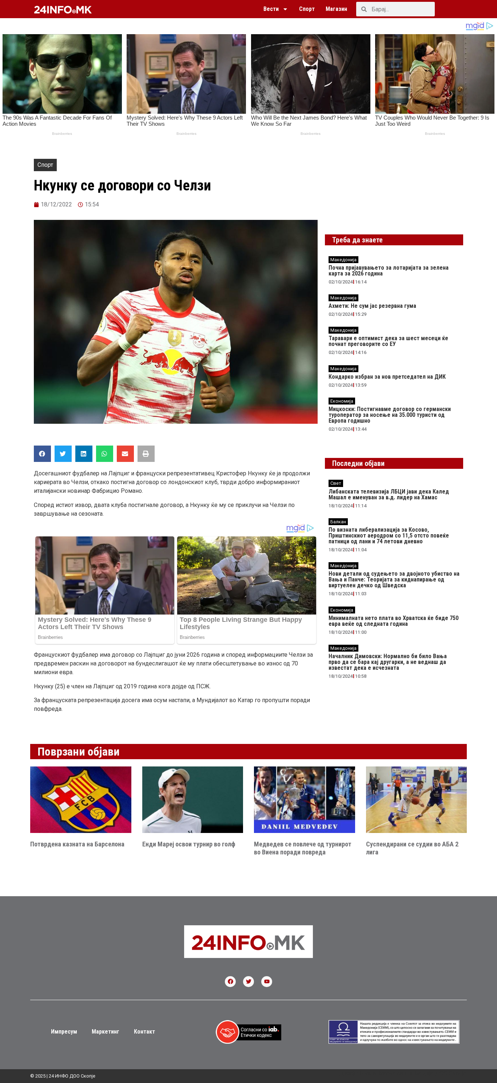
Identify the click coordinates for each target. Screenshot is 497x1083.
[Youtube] (266, 981)
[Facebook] (230, 981)
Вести (271, 8)
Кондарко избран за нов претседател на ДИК (387, 376)
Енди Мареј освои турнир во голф (188, 844)
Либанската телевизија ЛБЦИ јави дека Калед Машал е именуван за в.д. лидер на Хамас (389, 494)
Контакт (144, 1031)
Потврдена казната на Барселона (77, 844)
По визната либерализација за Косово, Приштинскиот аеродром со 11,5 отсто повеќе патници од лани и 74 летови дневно (389, 535)
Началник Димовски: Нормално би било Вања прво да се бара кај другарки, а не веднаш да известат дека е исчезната (388, 662)
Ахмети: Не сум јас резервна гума (372, 305)
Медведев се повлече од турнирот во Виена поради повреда (302, 848)
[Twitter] (248, 981)
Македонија (343, 259)
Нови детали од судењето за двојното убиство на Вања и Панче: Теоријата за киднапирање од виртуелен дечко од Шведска (394, 579)
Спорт (307, 8)
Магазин (336, 8)
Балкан (338, 521)
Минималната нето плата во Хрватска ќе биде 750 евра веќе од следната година (393, 621)
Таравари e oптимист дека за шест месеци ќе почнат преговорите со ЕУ (388, 341)
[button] (42, 454)
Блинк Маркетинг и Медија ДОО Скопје (413, 1073)
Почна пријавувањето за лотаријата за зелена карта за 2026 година (389, 270)
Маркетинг (105, 1031)
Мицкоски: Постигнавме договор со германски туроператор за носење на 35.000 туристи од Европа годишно (390, 415)
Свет (335, 483)
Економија (341, 401)
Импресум (64, 1031)
